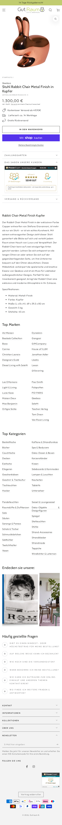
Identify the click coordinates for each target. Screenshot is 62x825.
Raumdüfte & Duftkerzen (15, 507)
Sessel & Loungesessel (43, 502)
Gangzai (36, 338)
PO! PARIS (37, 392)
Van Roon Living (40, 419)
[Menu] (4, 10)
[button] (50, 10)
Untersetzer (38, 490)
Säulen (5, 518)
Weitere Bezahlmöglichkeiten (31, 145)
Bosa (5, 343)
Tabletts (36, 485)
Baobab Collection (12, 338)
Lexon (35, 365)
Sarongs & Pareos (11, 523)
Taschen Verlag (40, 409)
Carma (6, 349)
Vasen (5, 550)
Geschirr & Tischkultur (13, 479)
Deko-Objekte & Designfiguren (46, 509)
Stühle (35, 526)
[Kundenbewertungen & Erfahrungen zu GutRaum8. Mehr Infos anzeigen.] (31, 191)
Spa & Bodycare (40, 447)
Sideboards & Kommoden (45, 469)
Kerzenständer (40, 458)
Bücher (6, 447)
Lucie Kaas (8, 392)
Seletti (35, 403)
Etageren (7, 469)
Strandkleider (39, 537)
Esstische (7, 463)
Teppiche (36, 548)
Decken (6, 458)
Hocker (6, 490)
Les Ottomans (9, 382)
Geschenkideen (10, 474)
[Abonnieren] (58, 744)
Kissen (35, 463)
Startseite (7, 77)
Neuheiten (37, 479)
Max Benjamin (9, 403)
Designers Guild (10, 359)
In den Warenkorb (31, 129)
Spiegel (36, 516)
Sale (4, 512)
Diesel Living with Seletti (15, 365)
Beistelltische (9, 442)
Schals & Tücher (10, 529)
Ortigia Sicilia (9, 409)
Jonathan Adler (40, 354)
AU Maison (8, 332)
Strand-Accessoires (42, 532)
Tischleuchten (9, 485)
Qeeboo (6, 83)
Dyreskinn (37, 332)
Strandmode (38, 543)
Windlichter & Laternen (44, 553)
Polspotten (37, 387)
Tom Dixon (37, 414)
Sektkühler (7, 539)
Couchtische (8, 452)
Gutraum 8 (34, 815)
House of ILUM (40, 349)
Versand (14, 104)
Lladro (35, 359)
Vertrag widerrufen (31, 794)
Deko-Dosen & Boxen (43, 452)
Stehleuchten (38, 521)
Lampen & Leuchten (42, 474)
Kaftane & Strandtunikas (45, 442)
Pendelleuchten (10, 502)
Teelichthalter (9, 545)
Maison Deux (9, 398)
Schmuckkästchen (11, 534)
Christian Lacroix (11, 354)
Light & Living (9, 387)
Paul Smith (37, 382)
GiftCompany (39, 343)
